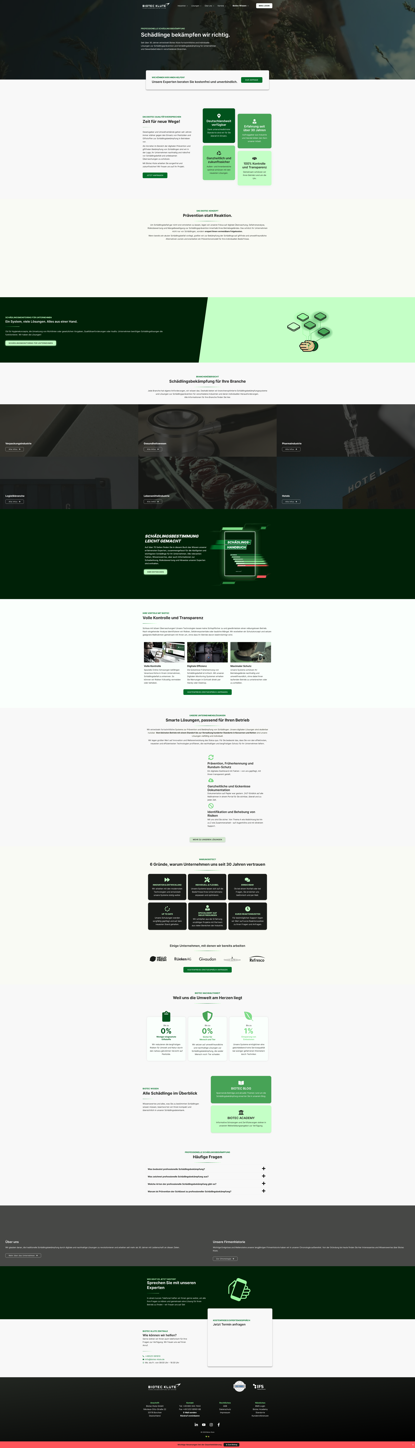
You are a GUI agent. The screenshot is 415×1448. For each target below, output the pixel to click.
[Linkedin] (196, 1425)
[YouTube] (204, 1425)
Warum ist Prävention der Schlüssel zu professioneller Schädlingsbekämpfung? (189, 1191)
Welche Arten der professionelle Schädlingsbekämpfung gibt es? (182, 1184)
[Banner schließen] (413, 1445)
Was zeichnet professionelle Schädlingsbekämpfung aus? (178, 1176)
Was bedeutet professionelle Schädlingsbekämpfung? (176, 1169)
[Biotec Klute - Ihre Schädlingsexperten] (156, 5)
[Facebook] (218, 1425)
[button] (187, 6)
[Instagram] (211, 1425)
